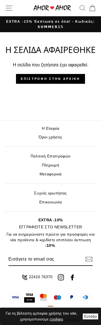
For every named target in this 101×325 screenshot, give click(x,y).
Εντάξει (90, 316)
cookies (56, 319)
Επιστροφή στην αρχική (50, 78)
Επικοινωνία (50, 202)
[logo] (52, 8)
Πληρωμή (50, 165)
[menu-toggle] (9, 8)
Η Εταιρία (50, 128)
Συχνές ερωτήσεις (50, 193)
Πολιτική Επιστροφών (50, 156)
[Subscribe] (89, 259)
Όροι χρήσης (51, 137)
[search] (82, 8)
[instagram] (61, 277)
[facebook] (72, 277)
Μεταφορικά (50, 174)
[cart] (91, 8)
